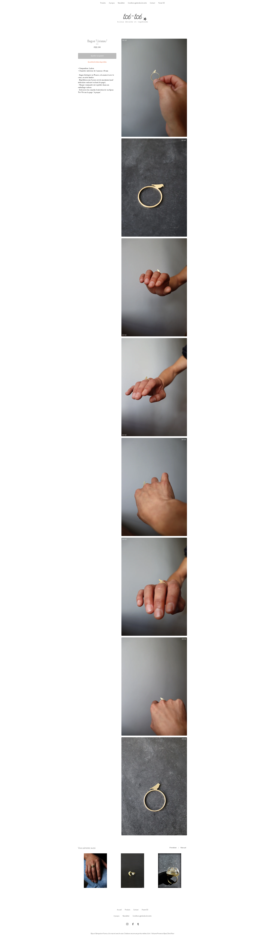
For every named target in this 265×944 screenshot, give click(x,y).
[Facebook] (133, 924)
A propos (112, 3)
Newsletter (121, 3)
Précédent (172, 848)
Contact (152, 3)
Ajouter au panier (97, 56)
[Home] (132, 19)
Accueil (119, 910)
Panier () (161, 3)
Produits (103, 3)
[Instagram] (127, 924)
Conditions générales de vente (137, 3)
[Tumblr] (138, 924)
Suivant (183, 848)
